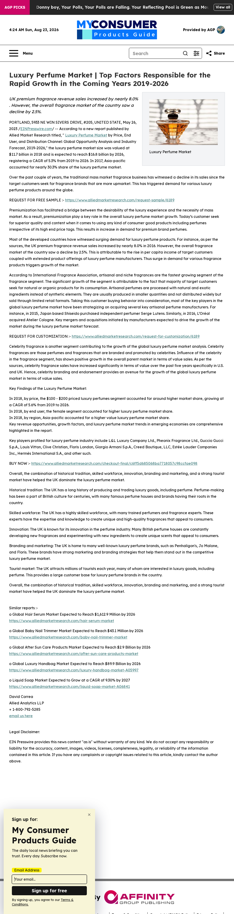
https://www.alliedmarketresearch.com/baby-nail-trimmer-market (68, 637)
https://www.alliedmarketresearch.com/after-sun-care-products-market (73, 653)
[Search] (185, 53)
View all (223, 7)
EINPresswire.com (36, 128)
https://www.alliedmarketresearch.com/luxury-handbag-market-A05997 (73, 670)
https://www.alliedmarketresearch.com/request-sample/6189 (119, 200)
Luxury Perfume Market (86, 135)
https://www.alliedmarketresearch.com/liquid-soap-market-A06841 (69, 686)
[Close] (89, 814)
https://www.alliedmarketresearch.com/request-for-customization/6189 (135, 336)
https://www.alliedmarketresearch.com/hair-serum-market (61, 620)
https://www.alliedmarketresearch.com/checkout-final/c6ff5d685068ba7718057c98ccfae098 (114, 463)
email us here (21, 716)
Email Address (26, 870)
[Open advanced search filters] (196, 53)
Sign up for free (49, 890)
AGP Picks (15, 7)
